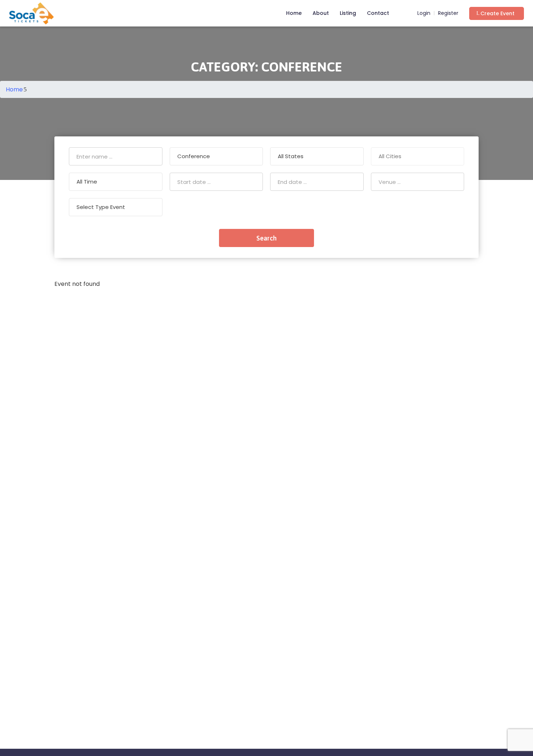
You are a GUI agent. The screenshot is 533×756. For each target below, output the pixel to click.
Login (423, 13)
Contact (378, 13)
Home (294, 13)
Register (448, 13)
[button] (496, 13)
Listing (348, 13)
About (321, 13)
